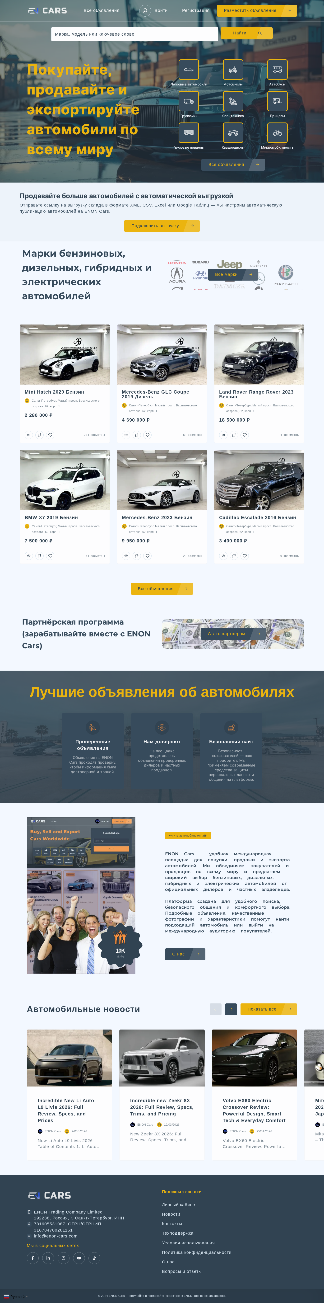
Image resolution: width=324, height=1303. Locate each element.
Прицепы (277, 116)
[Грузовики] (189, 101)
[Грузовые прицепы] (189, 132)
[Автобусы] (277, 69)
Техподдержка (178, 1233)
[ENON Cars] (48, 11)
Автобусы (277, 84)
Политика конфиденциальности (196, 1252)
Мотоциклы (233, 84)
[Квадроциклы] (233, 132)
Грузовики (189, 116)
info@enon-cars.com (56, 1236)
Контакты (172, 1223)
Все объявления (102, 10)
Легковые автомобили (189, 84)
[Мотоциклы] (233, 69)
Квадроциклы (233, 147)
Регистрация (196, 10)
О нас (168, 1262)
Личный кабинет (179, 1204)
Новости (171, 1214)
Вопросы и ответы (182, 1271)
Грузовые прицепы (188, 147)
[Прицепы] (277, 101)
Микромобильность (277, 147)
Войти (161, 10)
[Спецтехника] (233, 101)
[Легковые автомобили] (189, 69)
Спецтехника (233, 116)
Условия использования (188, 1243)
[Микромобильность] (277, 132)
